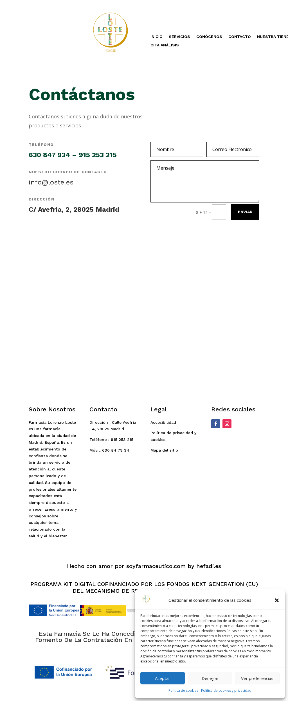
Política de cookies (183, 690)
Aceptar (162, 678)
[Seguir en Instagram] (226, 423)
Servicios (179, 37)
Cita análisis (164, 45)
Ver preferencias (257, 678)
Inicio (156, 37)
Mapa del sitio (164, 450)
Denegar (210, 678)
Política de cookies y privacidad (226, 690)
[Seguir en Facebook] (215, 423)
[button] (277, 600)
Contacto (239, 37)
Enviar (245, 211)
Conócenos (209, 37)
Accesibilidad (163, 422)
